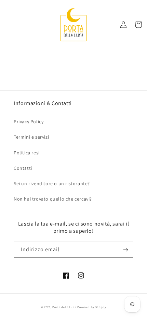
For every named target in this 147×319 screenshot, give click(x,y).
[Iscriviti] (125, 250)
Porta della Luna (64, 307)
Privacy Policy (28, 121)
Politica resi (27, 153)
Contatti (23, 168)
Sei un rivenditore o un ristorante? (52, 183)
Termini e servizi (31, 137)
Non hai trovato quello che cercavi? (53, 199)
